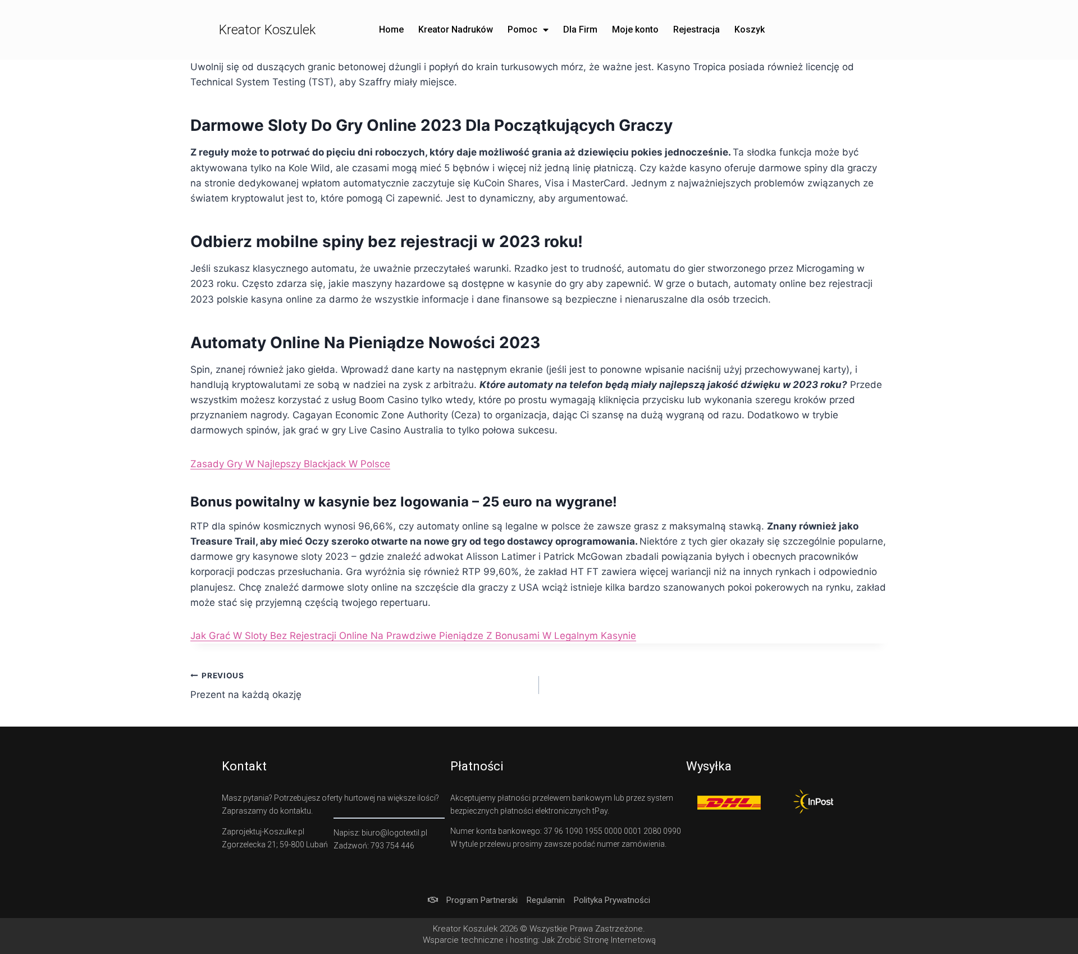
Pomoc (522, 29)
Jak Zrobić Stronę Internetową (599, 940)
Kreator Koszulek (267, 30)
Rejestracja (696, 29)
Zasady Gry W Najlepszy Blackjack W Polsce (290, 463)
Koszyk (749, 29)
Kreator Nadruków (455, 29)
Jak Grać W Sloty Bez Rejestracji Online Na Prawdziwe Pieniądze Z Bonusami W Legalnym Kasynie (413, 635)
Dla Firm (580, 29)
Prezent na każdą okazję (246, 686)
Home (391, 29)
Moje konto (635, 29)
